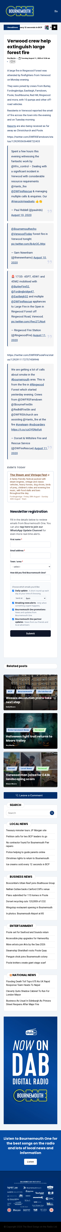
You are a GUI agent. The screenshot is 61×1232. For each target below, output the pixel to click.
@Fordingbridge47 (22, 291)
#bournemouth (20, 379)
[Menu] (55, 11)
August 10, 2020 (21, 215)
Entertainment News (18, 730)
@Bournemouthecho (23, 229)
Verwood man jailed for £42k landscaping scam (28, 777)
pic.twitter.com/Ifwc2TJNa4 (28, 321)
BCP (10, 692)
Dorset (11, 768)
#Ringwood (37, 384)
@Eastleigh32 (19, 296)
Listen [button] (30, 1161)
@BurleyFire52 (20, 286)
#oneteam (22, 424)
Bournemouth (25, 692)
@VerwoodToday (21, 234)
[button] (52, 813)
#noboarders (37, 424)
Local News (26, 768)
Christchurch (45, 692)
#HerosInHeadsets (23, 201)
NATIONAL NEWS (24, 975)
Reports (11, 125)
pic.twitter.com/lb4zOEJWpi (28, 244)
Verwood (39, 730)
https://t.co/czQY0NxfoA (26, 429)
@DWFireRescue (21, 191)
